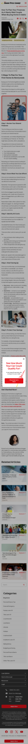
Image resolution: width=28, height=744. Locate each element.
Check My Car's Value (14, 380)
